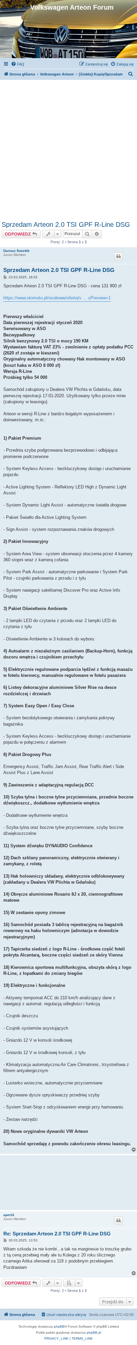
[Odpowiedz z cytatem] (118, 256)
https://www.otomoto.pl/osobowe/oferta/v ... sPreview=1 (57, 297)
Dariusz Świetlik (16, 251)
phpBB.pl (94, 1332)
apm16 (8, 1215)
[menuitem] (17, 64)
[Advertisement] (68, 148)
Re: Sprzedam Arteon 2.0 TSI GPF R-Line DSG (57, 1233)
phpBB (59, 1326)
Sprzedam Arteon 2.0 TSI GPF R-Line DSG (66, 224)
